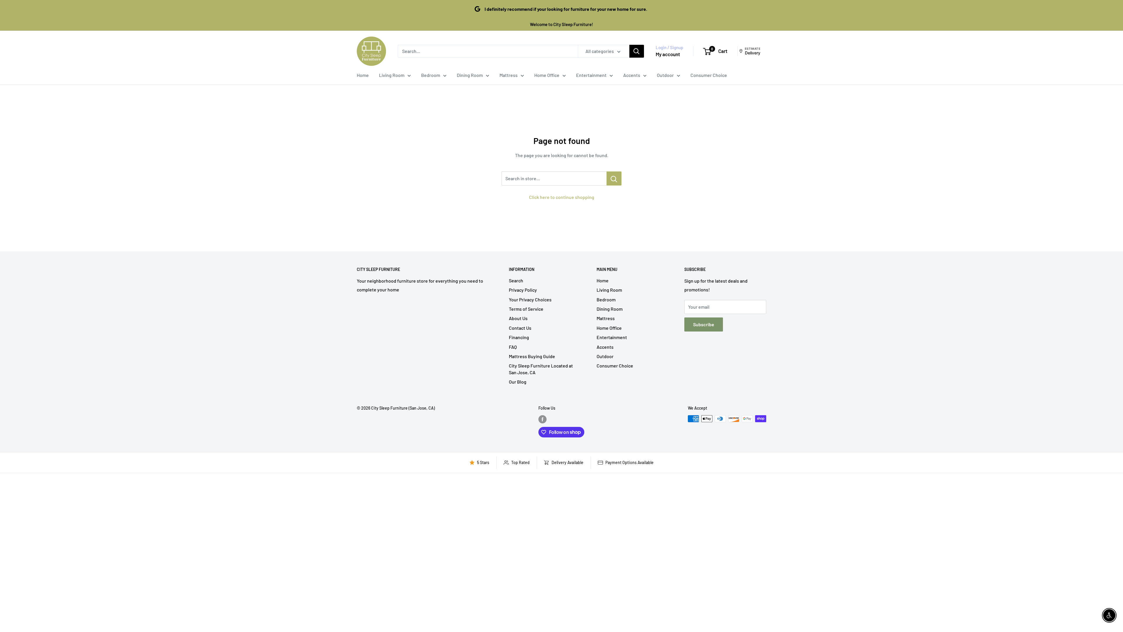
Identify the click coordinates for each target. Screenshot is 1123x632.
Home (363, 75)
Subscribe (703, 324)
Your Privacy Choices (530, 299)
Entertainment (591, 75)
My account (668, 54)
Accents (631, 75)
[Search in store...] (614, 178)
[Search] (636, 51)
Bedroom (430, 75)
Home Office (546, 75)
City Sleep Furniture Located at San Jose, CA (541, 369)
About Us (518, 318)
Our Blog (517, 381)
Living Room (391, 75)
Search (516, 280)
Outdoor (665, 75)
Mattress (509, 75)
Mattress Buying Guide (532, 356)
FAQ (513, 347)
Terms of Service (526, 309)
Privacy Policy (523, 290)
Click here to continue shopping (561, 197)
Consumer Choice (708, 75)
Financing (519, 337)
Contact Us (520, 328)
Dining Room (470, 75)
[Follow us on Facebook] (542, 419)
